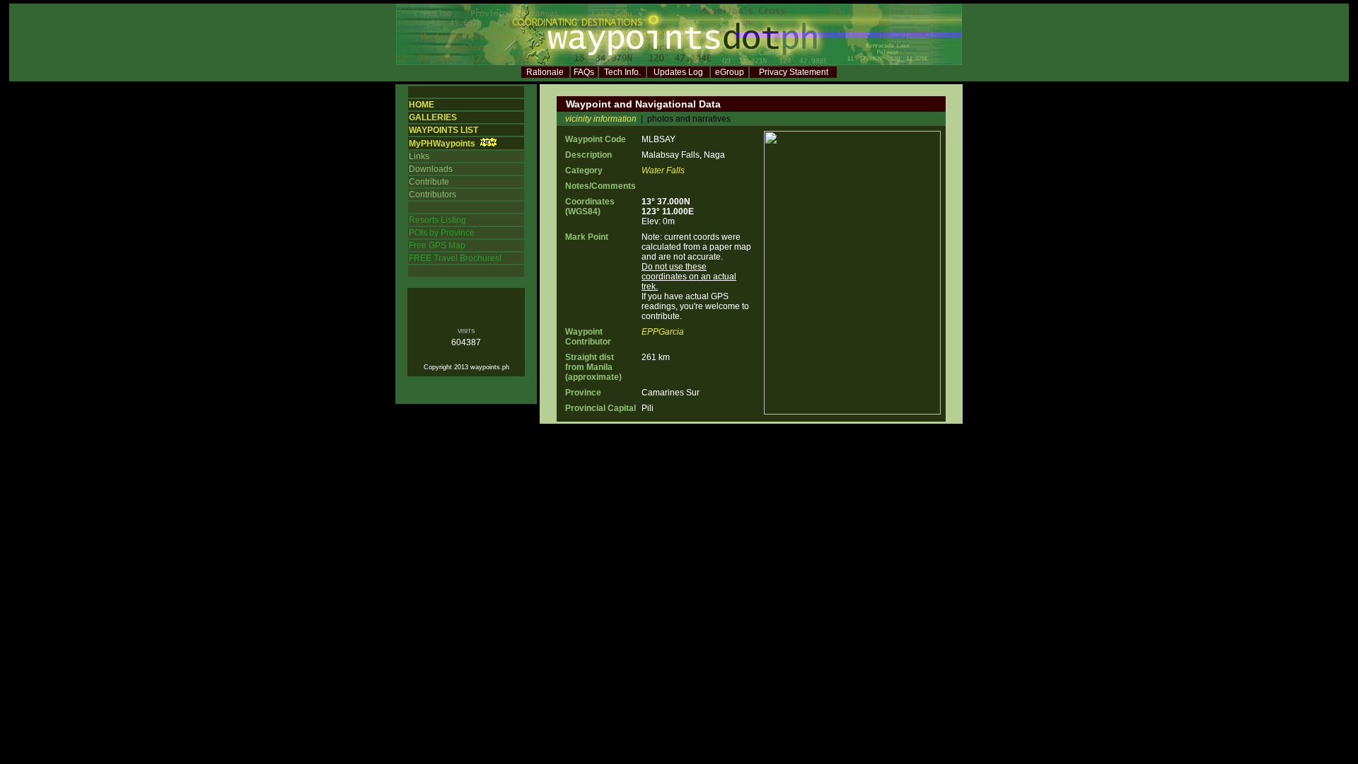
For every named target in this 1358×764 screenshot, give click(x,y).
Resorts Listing (437, 220)
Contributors (432, 194)
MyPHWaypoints (442, 144)
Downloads (431, 169)
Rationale (545, 72)
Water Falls (663, 170)
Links (419, 156)
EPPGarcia (663, 332)
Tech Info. (622, 72)
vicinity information (601, 119)
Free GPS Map (437, 245)
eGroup (729, 72)
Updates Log (678, 72)
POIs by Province (442, 233)
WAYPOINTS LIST (443, 130)
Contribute (429, 182)
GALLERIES (433, 117)
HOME (421, 105)
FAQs (584, 72)
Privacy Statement (793, 72)
